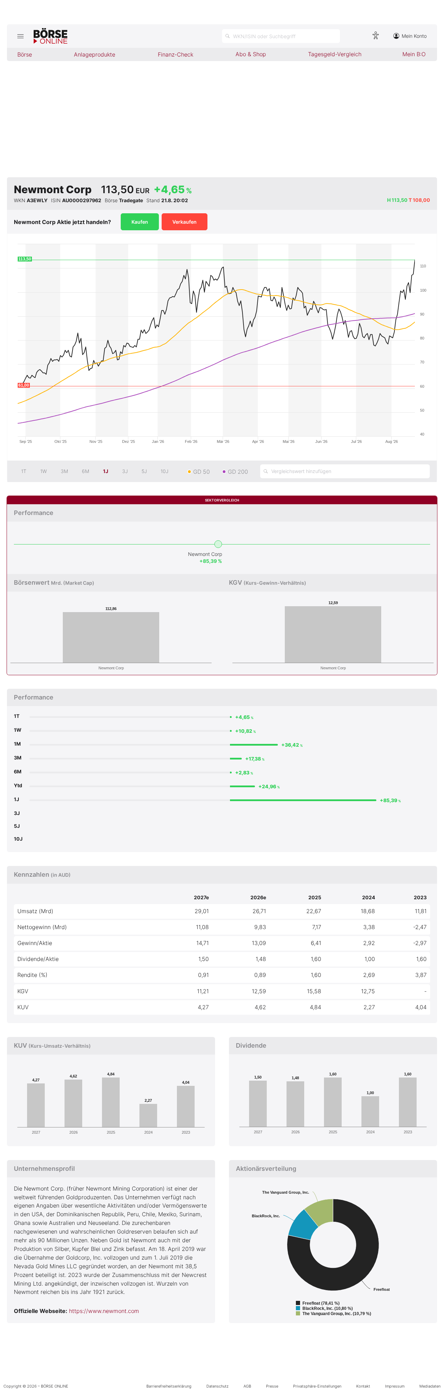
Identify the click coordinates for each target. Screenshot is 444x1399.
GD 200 (238, 471)
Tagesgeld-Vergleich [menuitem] (334, 54)
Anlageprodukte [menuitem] (94, 54)
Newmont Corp (205, 554)
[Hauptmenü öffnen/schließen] (20, 36)
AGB (247, 1386)
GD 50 (201, 471)
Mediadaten (430, 1386)
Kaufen (139, 222)
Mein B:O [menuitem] (414, 54)
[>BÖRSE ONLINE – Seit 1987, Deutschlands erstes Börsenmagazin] (50, 36)
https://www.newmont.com (104, 1310)
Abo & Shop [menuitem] (251, 54)
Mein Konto (414, 36)
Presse (272, 1386)
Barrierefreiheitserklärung (168, 1386)
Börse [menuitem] (24, 54)
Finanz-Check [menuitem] (175, 54)
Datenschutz (217, 1386)
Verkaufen (184, 222)
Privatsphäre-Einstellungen (317, 1386)
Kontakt (363, 1386)
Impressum (394, 1386)
